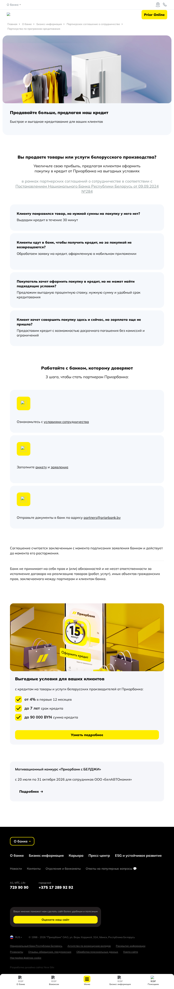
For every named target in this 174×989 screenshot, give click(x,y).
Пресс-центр (99, 855)
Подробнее (29, 791)
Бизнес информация (46, 855)
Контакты (34, 868)
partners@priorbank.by (102, 517)
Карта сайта (130, 951)
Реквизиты (16, 951)
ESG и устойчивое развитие (138, 855)
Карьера (76, 855)
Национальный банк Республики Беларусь (36, 945)
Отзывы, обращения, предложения (49, 951)
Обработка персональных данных (97, 951)
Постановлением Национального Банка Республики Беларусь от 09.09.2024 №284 (87, 189)
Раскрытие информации (130, 945)
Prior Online (154, 15)
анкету (41, 467)
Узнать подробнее (87, 735)
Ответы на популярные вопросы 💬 (111, 868)
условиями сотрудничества (66, 422)
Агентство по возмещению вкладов (89, 945)
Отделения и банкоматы (63, 868)
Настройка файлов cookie (25, 957)
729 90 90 (19, 887)
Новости (16, 868)
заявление (59, 467)
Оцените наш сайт (55, 920)
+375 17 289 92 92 (56, 887)
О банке (17, 855)
